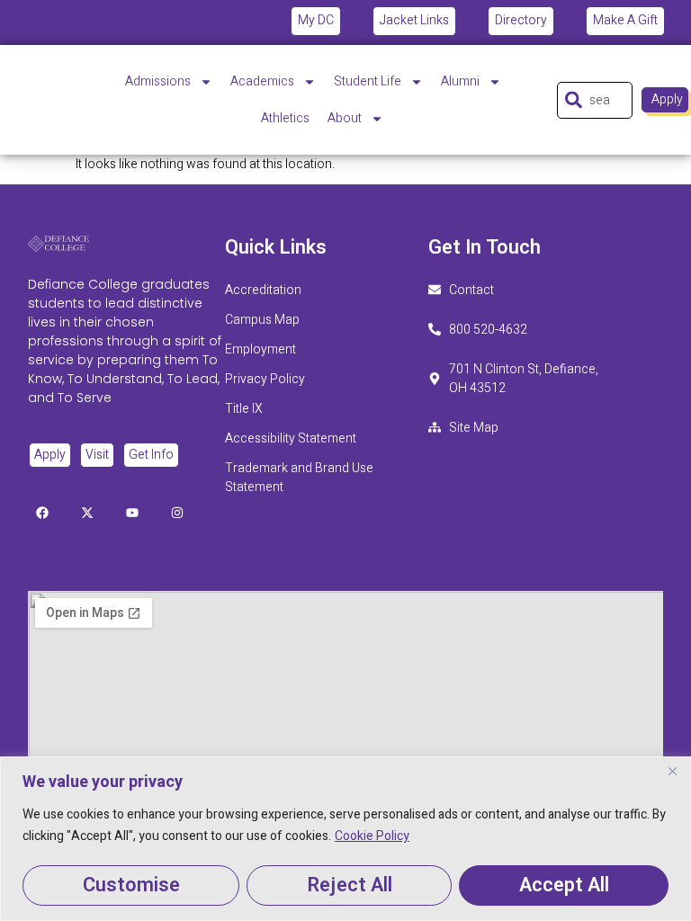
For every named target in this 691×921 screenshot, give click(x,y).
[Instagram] (111, 22)
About (345, 118)
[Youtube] (88, 22)
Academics (262, 81)
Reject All (349, 885)
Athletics (285, 118)
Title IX (244, 408)
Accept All (564, 885)
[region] (345, 838)
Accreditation (263, 290)
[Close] (672, 771)
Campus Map (262, 319)
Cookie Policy (372, 836)
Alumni (460, 81)
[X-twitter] (66, 22)
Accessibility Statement (292, 438)
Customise (131, 885)
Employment (260, 349)
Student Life (367, 81)
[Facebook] (43, 22)
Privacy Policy (265, 379)
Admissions (158, 81)
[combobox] (595, 100)
